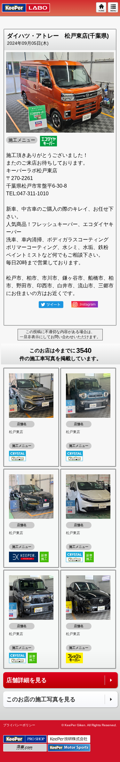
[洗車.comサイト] (25, 748)
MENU (113, 8)
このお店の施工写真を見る (41, 699)
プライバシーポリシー (19, 725)
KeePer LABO (23, 8)
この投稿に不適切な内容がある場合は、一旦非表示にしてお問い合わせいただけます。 (60, 334)
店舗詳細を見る (26, 680)
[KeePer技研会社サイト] (69, 739)
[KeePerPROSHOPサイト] (25, 739)
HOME (101, 8)
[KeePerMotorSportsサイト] (69, 748)
